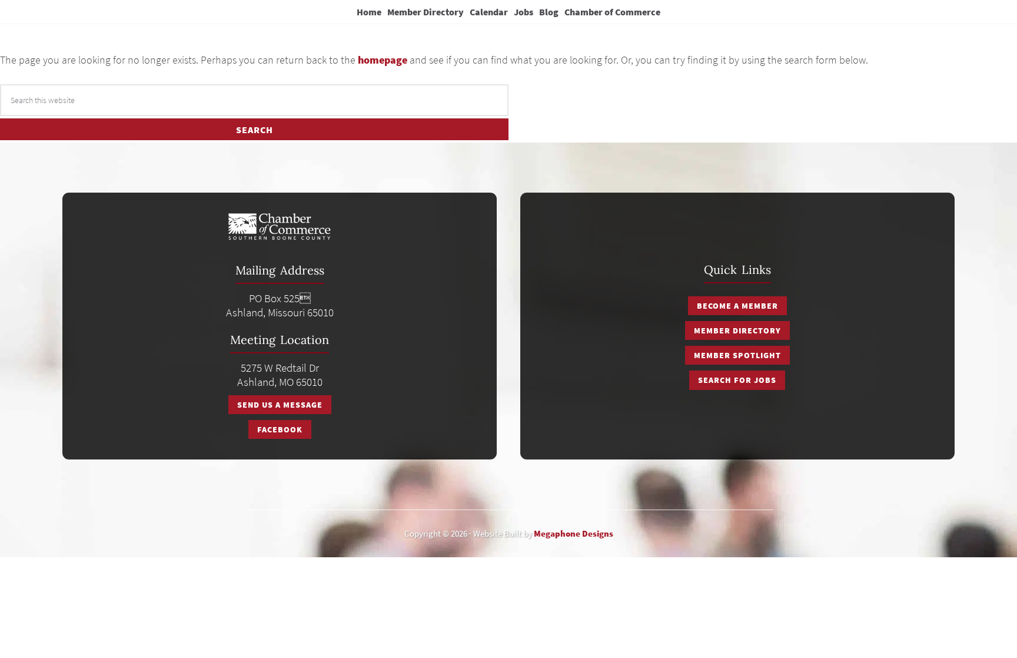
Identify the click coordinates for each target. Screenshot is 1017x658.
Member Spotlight (737, 355)
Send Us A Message (280, 404)
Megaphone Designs (573, 533)
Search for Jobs (737, 380)
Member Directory (737, 330)
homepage (382, 60)
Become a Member (737, 305)
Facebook (280, 429)
